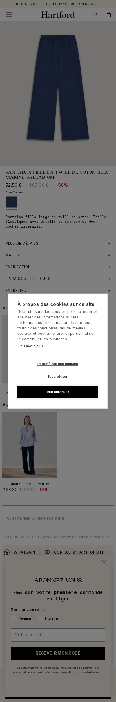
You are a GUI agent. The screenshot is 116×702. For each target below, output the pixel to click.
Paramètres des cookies (57, 364)
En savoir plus (30, 346)
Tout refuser (58, 376)
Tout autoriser (57, 392)
